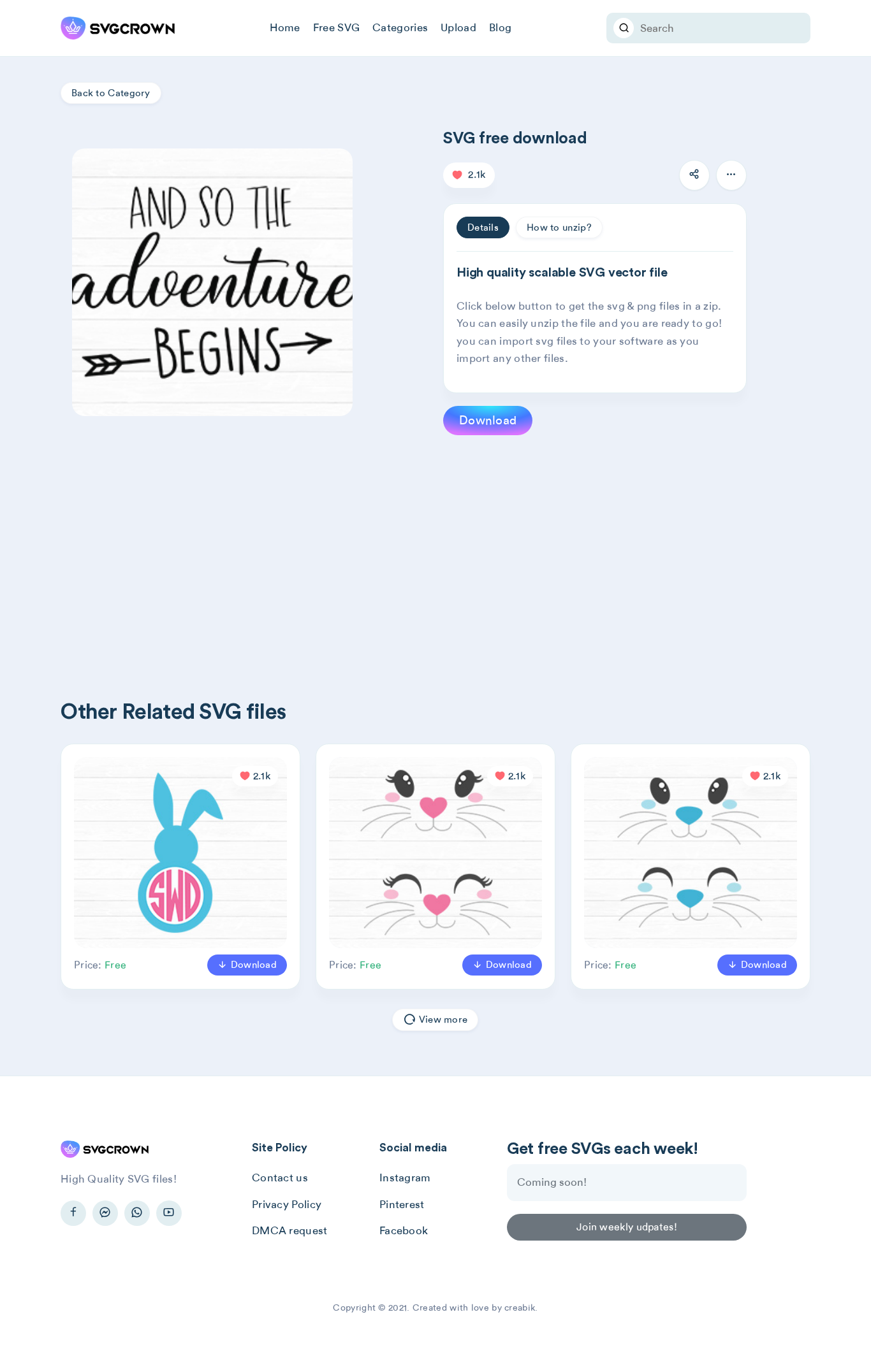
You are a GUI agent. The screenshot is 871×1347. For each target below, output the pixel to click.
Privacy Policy (286, 1204)
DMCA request (290, 1230)
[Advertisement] (443, 546)
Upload (458, 27)
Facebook (403, 1230)
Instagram (405, 1177)
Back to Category (110, 93)
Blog (500, 27)
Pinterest (402, 1204)
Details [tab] (483, 227)
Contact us (280, 1177)
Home (285, 27)
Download (487, 420)
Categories (400, 27)
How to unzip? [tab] (559, 227)
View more (442, 1019)
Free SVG (336, 27)
